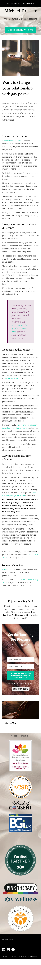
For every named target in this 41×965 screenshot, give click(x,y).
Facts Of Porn (8, 569)
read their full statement (12, 378)
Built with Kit (20, 689)
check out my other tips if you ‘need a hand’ (20, 328)
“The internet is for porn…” (12, 140)
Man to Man (10, 723)
